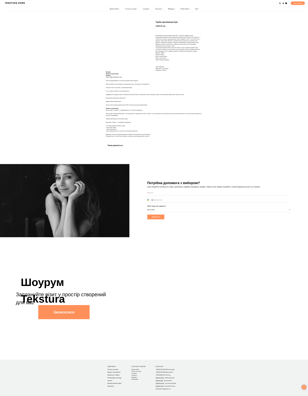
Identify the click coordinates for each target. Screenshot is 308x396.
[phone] (280, 3)
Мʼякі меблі (185, 9)
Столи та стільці (131, 9)
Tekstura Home (160, 377)
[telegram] (283, 3)
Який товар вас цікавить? (156, 206)
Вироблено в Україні (113, 375)
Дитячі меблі (114, 9)
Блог (196, 9)
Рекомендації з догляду (114, 377)
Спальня (146, 9)
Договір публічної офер (114, 383)
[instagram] (286, 3)
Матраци (171, 9)
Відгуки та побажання (113, 372)
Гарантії (109, 380)
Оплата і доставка (112, 369)
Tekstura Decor (160, 383)
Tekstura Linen (160, 386)
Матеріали (110, 386)
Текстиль (158, 9)
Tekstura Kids (159, 380)
